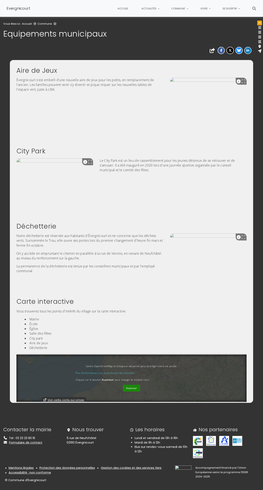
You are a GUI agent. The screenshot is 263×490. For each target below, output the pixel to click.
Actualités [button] (149, 8)
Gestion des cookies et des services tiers (131, 468)
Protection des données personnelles (67, 468)
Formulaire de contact (25, 442)
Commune (45, 23)
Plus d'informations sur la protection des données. (105, 373)
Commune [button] (178, 8)
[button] (221, 50)
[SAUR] (198, 453)
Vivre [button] (204, 8)
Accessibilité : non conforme (30, 472)
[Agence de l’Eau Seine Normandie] (237, 441)
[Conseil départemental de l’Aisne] (224, 441)
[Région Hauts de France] (211, 441)
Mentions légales (21, 468)
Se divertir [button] (230, 8)
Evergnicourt (18, 8)
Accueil (123, 8)
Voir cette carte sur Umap (66, 400)
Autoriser (131, 388)
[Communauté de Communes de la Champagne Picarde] (198, 441)
